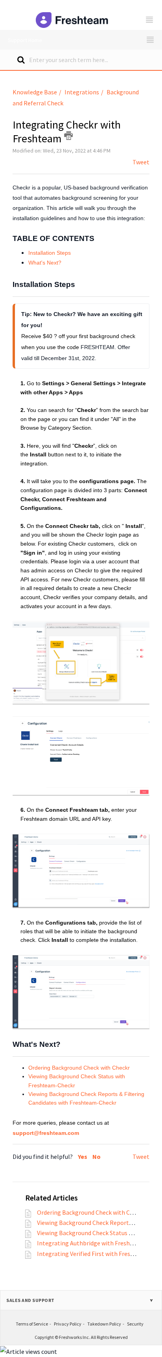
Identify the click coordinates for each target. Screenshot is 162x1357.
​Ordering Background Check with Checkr (91, 1212)
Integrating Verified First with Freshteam (92, 1254)
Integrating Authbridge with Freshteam (90, 1243)
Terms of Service (32, 1324)
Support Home (25, 40)
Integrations (81, 92)
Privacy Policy (67, 1324)
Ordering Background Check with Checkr (79, 1068)
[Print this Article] (68, 135)
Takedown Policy (104, 1324)
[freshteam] (73, 14)
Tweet (141, 162)
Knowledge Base (35, 92)
